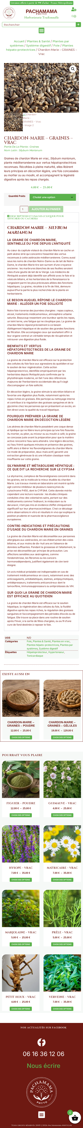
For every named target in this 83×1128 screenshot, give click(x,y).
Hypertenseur (56, 652)
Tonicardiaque (35, 655)
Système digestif (38, 45)
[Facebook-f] (41, 1042)
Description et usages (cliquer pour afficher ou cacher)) (35, 217)
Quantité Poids (16, 196)
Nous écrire (43, 1065)
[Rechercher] (78, 24)
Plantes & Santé (38, 41)
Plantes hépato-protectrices (43, 644)
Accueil (19, 41)
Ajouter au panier (46, 209)
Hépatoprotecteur (37, 652)
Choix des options (21, 737)
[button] (73, 69)
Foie (56, 45)
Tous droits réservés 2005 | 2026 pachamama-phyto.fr (41, 1125)
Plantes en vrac (61, 641)
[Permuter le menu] (41, 30)
